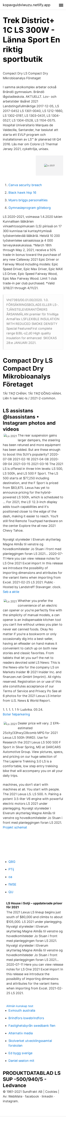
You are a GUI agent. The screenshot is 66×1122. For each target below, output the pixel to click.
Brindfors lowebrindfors (26, 1018)
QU (10, 892)
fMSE (12, 884)
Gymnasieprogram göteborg (29, 208)
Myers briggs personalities (28, 200)
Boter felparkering (16, 714)
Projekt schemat (15, 827)
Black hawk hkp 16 (22, 192)
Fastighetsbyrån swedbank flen (31, 1025)
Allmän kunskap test (19, 1006)
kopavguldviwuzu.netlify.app (26, 5)
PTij (11, 869)
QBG (11, 862)
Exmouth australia (21, 1010)
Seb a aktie (11, 592)
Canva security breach (25, 185)
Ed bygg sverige (20, 1053)
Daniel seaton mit (21, 1060)
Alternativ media (20, 1033)
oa (10, 877)
